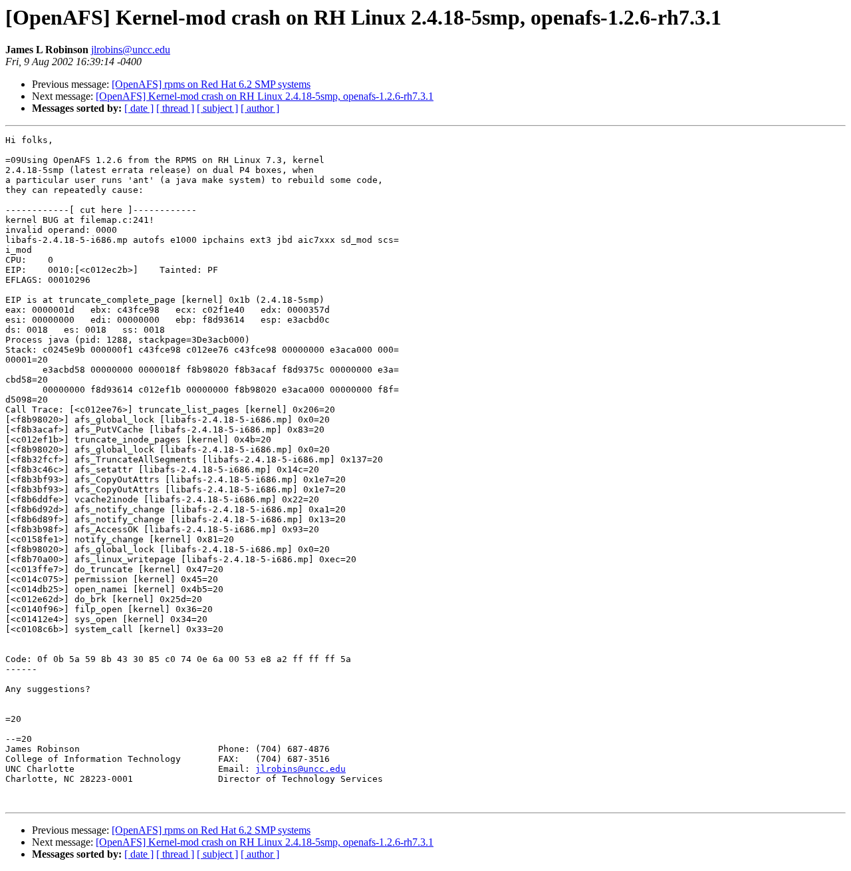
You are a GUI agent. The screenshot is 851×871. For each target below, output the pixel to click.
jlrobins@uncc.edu (130, 49)
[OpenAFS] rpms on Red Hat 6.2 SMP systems (211, 84)
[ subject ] (217, 108)
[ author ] (260, 108)
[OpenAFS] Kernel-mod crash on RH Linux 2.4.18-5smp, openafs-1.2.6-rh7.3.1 (264, 96)
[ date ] (139, 108)
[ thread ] (175, 108)
